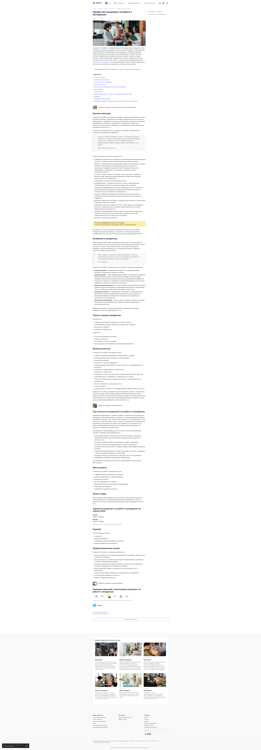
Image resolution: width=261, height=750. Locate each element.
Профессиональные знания (102, 99)
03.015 (119, 310)
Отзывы (146, 719)
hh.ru (120, 524)
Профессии (100, 8)
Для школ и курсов (149, 725)
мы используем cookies (9, 746)
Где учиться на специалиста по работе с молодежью (110, 87)
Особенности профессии (101, 79)
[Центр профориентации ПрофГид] (97, 3)
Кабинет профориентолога (125, 717)
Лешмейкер (147, 690)
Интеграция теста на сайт (150, 727)
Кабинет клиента (123, 719)
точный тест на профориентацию (103, 62)
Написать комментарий (130, 619)
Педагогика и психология (109, 8)
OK (26, 745)
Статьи (94, 723)
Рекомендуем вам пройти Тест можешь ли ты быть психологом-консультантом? (118, 69)
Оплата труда (98, 91)
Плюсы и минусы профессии (103, 82)
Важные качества (99, 84)
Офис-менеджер (124, 690)
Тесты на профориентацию (99, 717)
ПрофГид (95, 18)
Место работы (98, 89)
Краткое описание (99, 77)
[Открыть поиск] (160, 3)
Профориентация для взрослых (100, 727)
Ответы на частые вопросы (99, 721)
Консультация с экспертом (155, 11)
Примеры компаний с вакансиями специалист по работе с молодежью (115, 101)
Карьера (96, 96)
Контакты (146, 721)
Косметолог (147, 659)
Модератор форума (125, 659)
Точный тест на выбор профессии (157, 14)
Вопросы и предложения (150, 723)
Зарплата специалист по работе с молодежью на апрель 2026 (113, 94)
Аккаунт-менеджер (101, 690)
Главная (94, 8)
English (146, 717)
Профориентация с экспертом (101, 613)
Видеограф (98, 659)
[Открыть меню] (167, 3)
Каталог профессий (97, 719)
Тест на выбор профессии (100, 612)
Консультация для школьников (100, 725)
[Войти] (163, 3)
